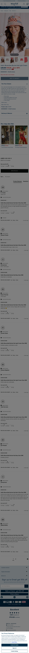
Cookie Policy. (14, 642)
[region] (14, 642)
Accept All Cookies (14, 645)
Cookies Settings (14, 651)
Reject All (14, 648)
